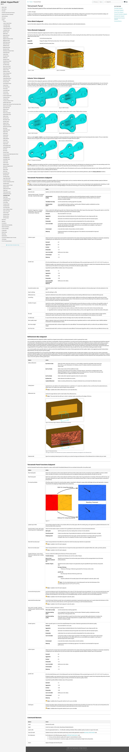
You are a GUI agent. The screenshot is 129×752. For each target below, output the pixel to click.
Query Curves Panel (7, 105)
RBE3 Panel (5, 111)
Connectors (4, 223)
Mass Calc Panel (6, 35)
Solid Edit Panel (6, 155)
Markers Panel (6, 31)
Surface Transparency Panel (8, 181)
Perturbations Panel (7, 83)
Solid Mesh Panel (6, 159)
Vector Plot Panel (6, 210)
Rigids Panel (5, 131)
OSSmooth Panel (6, 76)
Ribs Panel (5, 128)
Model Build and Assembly (7, 225)
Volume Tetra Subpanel (118, 12)
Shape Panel (5, 143)
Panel (6, 71)
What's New (4, 7)
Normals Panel (6, 56)
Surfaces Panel (6, 183)
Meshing (3, 221)
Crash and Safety (5, 228)
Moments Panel (6, 49)
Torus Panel (5, 202)
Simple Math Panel (6, 147)
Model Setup (4, 232)
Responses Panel (6, 124)
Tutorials (3, 10)
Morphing (4, 233)
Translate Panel (6, 205)
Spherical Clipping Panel (8, 166)
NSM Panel (5, 57)
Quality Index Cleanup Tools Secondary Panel (12, 104)
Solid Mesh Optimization (72, 735)
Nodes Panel (5, 54)
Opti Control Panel (7, 66)
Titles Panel (5, 197)
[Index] (124, 3)
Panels (3, 19)
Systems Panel (6, 186)
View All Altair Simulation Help (13, 245)
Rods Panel (5, 133)
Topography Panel (6, 198)
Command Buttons (118, 21)
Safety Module (6, 138)
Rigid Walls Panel (6, 130)
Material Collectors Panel (8, 38)
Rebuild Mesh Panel (7, 114)
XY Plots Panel (6, 217)
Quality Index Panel (7, 102)
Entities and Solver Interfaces (7, 14)
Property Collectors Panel (8, 100)
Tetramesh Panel (6, 195)
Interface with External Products (8, 12)
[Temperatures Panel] (95, 2)
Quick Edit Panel (6, 107)
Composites (4, 230)
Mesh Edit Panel (6, 43)
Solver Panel (5, 162)
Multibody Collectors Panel (8, 50)
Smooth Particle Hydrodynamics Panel (10, 154)
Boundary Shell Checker (89, 732)
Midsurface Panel (6, 47)
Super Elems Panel (6, 178)
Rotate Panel (5, 135)
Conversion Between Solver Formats (9, 237)
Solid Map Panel (6, 157)
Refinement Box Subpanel (119, 16)
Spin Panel (5, 167)
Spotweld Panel (6, 173)
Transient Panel (6, 204)
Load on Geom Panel (7, 23)
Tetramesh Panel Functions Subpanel (119, 18)
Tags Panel (5, 190)
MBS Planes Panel (6, 42)
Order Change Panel (7, 73)
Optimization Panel (7, 68)
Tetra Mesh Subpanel (118, 8)
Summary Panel (6, 176)
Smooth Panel (6, 152)
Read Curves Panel (6, 112)
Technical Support (83, 749)
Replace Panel (6, 123)
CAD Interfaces (5, 16)
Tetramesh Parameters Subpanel (120, 14)
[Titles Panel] (101, 2)
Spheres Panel (6, 164)
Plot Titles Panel (6, 86)
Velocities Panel (6, 214)
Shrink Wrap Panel (6, 145)
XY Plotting (4, 239)
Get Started (4, 9)
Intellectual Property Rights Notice (73, 749)
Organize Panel (6, 74)
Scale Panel (5, 140)
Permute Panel (6, 81)
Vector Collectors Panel (7, 209)
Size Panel (5, 148)
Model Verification (5, 226)
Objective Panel (6, 62)
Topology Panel (6, 200)
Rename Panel (6, 117)
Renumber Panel (6, 119)
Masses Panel (5, 37)
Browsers (4, 18)
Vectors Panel (6, 212)
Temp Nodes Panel (6, 192)
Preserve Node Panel (7, 95)
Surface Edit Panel (6, 180)
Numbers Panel (6, 59)
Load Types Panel (6, 26)
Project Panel (5, 99)
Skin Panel (5, 150)
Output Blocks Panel (7, 78)
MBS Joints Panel (6, 40)
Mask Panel (5, 33)
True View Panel (6, 207)
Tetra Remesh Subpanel (118, 10)
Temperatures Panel (7, 193)
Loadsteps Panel (6, 30)
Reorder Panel (6, 121)
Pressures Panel (6, 97)
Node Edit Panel (6, 52)
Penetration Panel (6, 80)
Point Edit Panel (6, 90)
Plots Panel (5, 88)
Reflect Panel (5, 116)
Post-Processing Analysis (7, 241)
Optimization (4, 235)
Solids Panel (5, 160)
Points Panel (5, 92)
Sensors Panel (6, 142)
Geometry (4, 219)
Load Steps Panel (6, 24)
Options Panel (6, 69)
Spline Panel (5, 169)
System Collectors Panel (7, 185)
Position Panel (6, 93)
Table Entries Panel (7, 188)
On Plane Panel (6, 64)
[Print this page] (127, 2)
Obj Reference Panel (7, 61)
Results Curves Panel (7, 126)
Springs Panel (6, 174)
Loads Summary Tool (7, 28)
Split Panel (5, 171)
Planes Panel (5, 85)
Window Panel (6, 216)
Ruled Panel (5, 136)
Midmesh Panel (6, 45)
